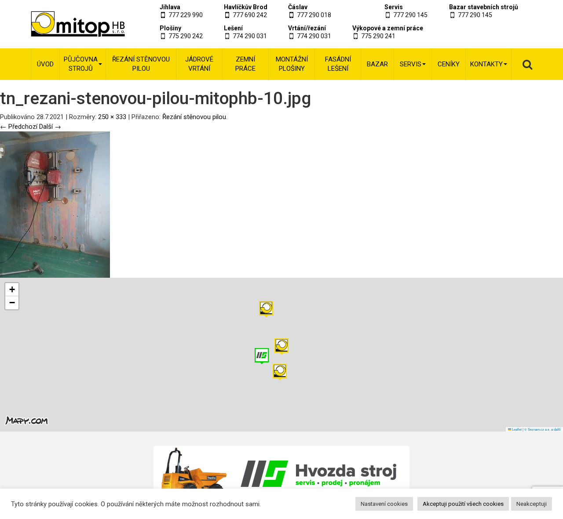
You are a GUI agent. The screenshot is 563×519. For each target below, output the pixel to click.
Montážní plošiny (292, 64)
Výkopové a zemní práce (387, 28)
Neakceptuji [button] (531, 504)
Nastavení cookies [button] (384, 504)
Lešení (233, 28)
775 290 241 (378, 36)
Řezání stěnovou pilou (141, 64)
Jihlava (170, 7)
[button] (266, 309)
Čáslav (297, 7)
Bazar (377, 64)
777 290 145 (410, 14)
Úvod (45, 64)
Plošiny (170, 28)
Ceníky (449, 64)
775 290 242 (185, 36)
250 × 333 (112, 117)
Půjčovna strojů (81, 64)
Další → (50, 127)
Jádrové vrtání (199, 64)
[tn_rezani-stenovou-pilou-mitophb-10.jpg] (55, 204)
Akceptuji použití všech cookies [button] (463, 504)
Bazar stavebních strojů (483, 7)
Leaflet (516, 429)
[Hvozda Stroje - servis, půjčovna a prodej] (281, 473)
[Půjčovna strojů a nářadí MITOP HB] (67, 24)
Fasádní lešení (338, 64)
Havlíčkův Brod (245, 7)
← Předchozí (18, 127)
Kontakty (486, 64)
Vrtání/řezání (307, 28)
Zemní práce (245, 64)
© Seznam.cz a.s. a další (542, 429)
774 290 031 (250, 36)
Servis (393, 7)
